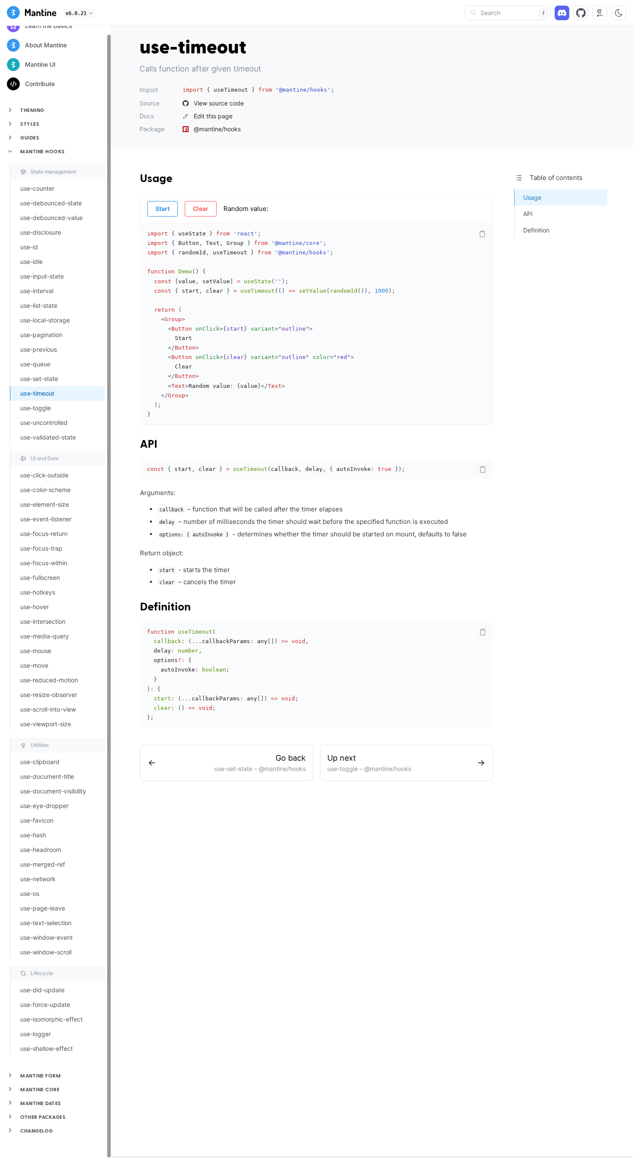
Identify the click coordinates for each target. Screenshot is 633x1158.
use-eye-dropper (44, 805)
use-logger (35, 1033)
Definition (165, 607)
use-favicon (36, 820)
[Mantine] (31, 14)
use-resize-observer (48, 694)
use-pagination (41, 334)
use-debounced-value (51, 217)
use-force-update (45, 1004)
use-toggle (35, 408)
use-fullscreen (40, 577)
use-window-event (46, 937)
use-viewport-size (45, 724)
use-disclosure (40, 232)
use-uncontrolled (44, 422)
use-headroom (40, 849)
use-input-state (42, 276)
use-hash (33, 835)
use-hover (34, 606)
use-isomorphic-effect (51, 1019)
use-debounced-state (51, 203)
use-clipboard (39, 761)
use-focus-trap (41, 548)
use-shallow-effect (46, 1048)
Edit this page (213, 116)
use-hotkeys (37, 592)
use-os (29, 893)
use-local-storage (45, 320)
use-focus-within (43, 563)
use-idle (31, 261)
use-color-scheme (45, 489)
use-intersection (42, 621)
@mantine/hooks (217, 129)
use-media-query (44, 636)
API (148, 444)
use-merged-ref (42, 864)
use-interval (36, 290)
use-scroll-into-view (48, 709)
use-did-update (42, 990)
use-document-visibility (53, 791)
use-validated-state (48, 437)
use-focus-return (44, 533)
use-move (34, 665)
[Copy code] (482, 234)
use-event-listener (45, 519)
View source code (219, 103)
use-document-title (47, 776)
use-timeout (37, 393)
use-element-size (44, 504)
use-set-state (39, 378)
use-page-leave (42, 908)
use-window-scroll (45, 952)
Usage (156, 179)
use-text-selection (45, 922)
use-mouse (35, 650)
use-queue (35, 364)
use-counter (37, 188)
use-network (38, 878)
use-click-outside (44, 475)
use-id (29, 247)
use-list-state (38, 305)
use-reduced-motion (49, 680)
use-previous (38, 349)
